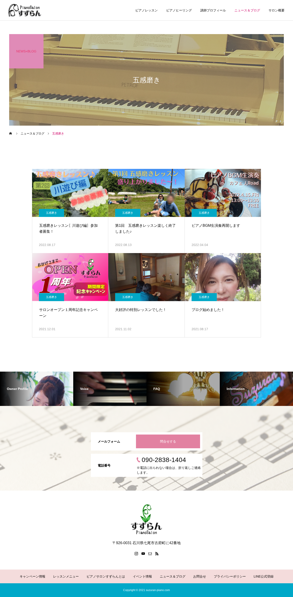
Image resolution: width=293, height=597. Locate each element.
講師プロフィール (213, 10)
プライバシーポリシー (230, 576)
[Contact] (150, 553)
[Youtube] (143, 553)
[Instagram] (136, 553)
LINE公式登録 (264, 576)
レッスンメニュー (66, 576)
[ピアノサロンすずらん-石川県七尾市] (24, 10)
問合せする (168, 441)
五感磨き (51, 212)
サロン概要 (277, 10)
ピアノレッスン (146, 10)
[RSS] (157, 553)
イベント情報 (142, 576)
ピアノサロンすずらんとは (106, 576)
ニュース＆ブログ (247, 10)
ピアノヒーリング (179, 10)
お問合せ (199, 576)
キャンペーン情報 (32, 576)
